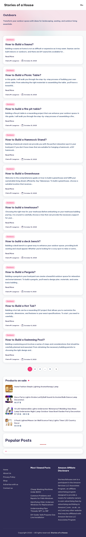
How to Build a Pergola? (20, 272)
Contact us (8, 488)
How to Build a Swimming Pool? (25, 339)
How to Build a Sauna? (19, 44)
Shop (5, 481)
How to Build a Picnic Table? (23, 75)
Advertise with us (10, 484)
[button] (56, 369)
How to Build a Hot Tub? (20, 305)
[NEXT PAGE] (56, 369)
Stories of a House (19, 5)
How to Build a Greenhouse (22, 173)
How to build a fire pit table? (23, 108)
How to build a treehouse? (22, 207)
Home (5, 469)
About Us (7, 473)
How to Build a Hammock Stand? (26, 139)
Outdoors (10, 39)
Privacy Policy (9, 477)
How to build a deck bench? (23, 241)
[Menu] (81, 5)
